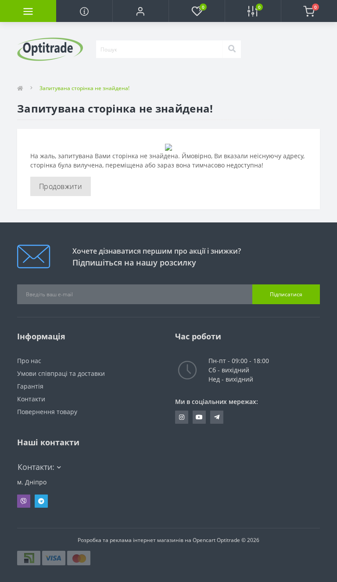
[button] (140, 11)
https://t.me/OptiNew (216, 417)
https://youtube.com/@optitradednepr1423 (199, 417)
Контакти (31, 399)
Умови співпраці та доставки (61, 373)
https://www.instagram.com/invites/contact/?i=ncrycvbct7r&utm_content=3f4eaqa (181, 417)
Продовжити (60, 186)
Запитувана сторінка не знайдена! (84, 88)
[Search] (231, 49)
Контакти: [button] (36, 467)
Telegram (41, 501)
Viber (23, 501)
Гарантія (30, 386)
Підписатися (286, 294)
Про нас (29, 360)
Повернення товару (47, 411)
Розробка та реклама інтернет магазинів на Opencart (146, 540)
